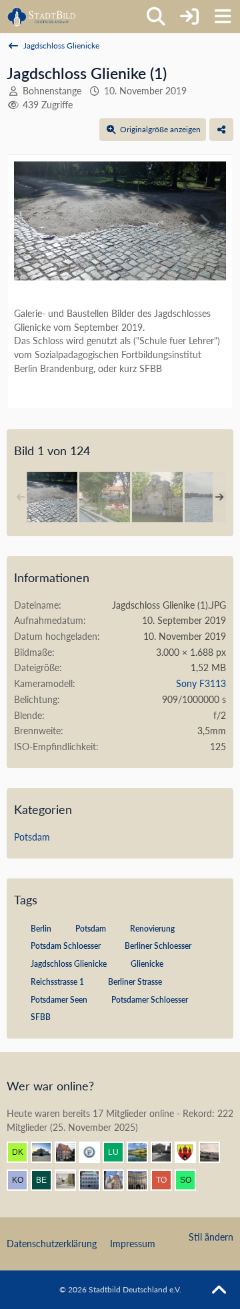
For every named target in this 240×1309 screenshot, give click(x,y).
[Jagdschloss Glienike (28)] (157, 497)
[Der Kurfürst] (23, 1152)
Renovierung (152, 929)
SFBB (41, 1017)
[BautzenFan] (95, 1180)
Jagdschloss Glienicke (69, 964)
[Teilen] (221, 129)
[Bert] (119, 1180)
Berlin (41, 929)
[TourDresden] (167, 1180)
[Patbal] (167, 1152)
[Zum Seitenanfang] (218, 1290)
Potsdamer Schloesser (149, 1000)
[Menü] (222, 16)
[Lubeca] (119, 1152)
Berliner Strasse (135, 982)
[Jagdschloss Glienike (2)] (104, 497)
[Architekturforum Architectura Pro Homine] (41, 16)
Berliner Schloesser (158, 946)
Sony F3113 (201, 683)
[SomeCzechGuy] (191, 1180)
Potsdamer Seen (59, 1000)
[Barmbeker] (71, 1180)
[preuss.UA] (95, 1152)
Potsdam (32, 837)
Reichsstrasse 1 (57, 982)
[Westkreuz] (191, 1152)
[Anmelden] (189, 16)
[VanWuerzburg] (143, 1152)
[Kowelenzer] (23, 1180)
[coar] (47, 1152)
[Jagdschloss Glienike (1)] (52, 497)
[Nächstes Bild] (204, 222)
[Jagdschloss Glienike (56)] (210, 497)
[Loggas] (143, 1180)
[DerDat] (215, 1152)
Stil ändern (211, 1237)
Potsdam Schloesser (66, 946)
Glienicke (147, 964)
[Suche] (156, 16)
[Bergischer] (47, 1180)
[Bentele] (71, 1152)
